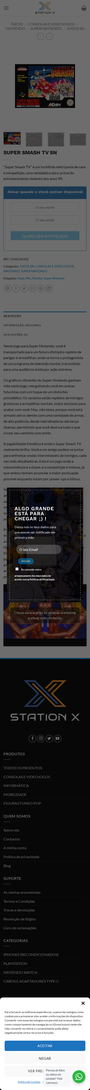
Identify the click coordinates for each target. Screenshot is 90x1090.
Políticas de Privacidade (42, 579)
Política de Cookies (29, 1082)
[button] (83, 1003)
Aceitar (44, 1046)
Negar (45, 1058)
